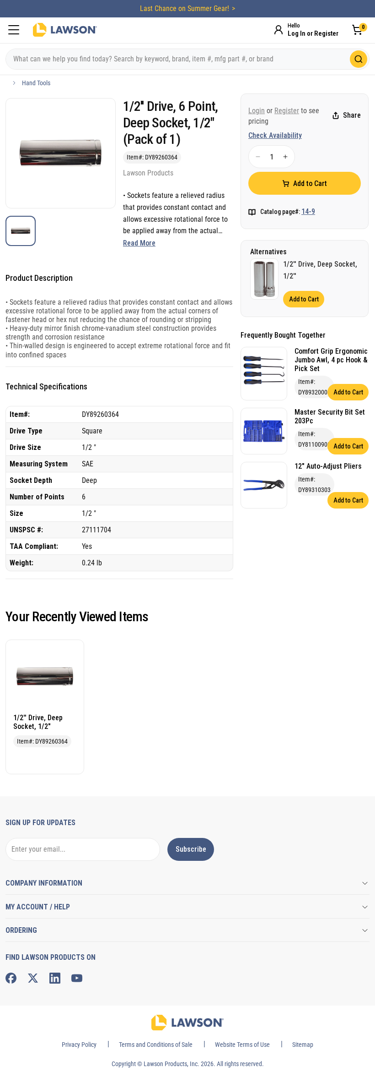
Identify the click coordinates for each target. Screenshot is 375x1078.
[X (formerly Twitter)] (32, 978)
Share (352, 115)
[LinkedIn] (54, 978)
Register (286, 110)
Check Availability (275, 135)
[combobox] (187, 59)
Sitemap (302, 1044)
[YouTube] (76, 978)
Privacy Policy (79, 1044)
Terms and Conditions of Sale (156, 1044)
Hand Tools (36, 83)
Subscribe (191, 849)
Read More (139, 243)
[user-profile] (278, 29)
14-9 (308, 211)
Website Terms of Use (242, 1044)
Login (256, 110)
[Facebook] (10, 978)
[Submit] (358, 59)
